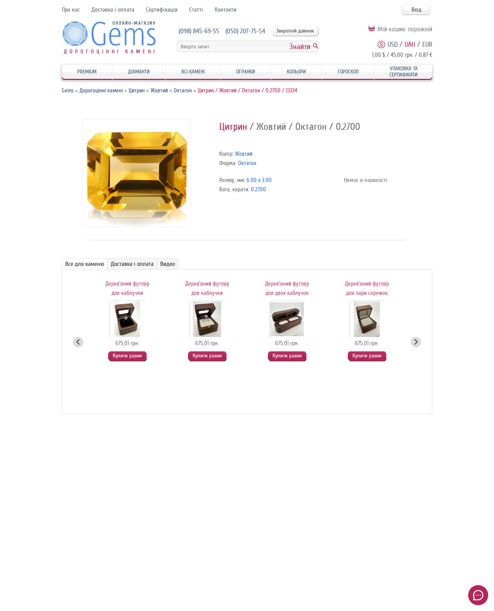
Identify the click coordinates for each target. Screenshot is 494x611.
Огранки (245, 72)
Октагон (183, 90)
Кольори (296, 72)
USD (392, 44)
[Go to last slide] (78, 342)
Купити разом (127, 356)
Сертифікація (162, 9)
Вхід (416, 9)
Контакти (226, 9)
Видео (167, 263)
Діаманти (139, 72)
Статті (196, 9)
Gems (68, 90)
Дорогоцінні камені (101, 90)
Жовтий (159, 90)
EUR (427, 44)
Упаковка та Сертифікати (403, 72)
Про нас (71, 9)
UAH (409, 44)
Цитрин (137, 90)
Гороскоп (348, 72)
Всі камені (193, 72)
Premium (86, 72)
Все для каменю (84, 263)
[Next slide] (416, 342)
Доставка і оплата (112, 9)
